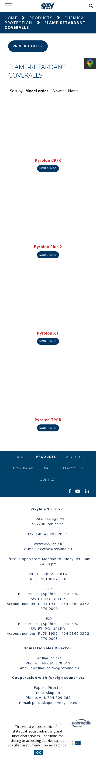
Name (73, 90)
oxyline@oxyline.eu (55, 548)
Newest (59, 90)
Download (23, 468)
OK (38, 752)
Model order (36, 90)
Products (40, 17)
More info (48, 168)
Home (11, 17)
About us (75, 457)
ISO (47, 468)
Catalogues (71, 468)
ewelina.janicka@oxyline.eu (55, 668)
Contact (48, 479)
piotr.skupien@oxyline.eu (54, 702)
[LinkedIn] (87, 491)
